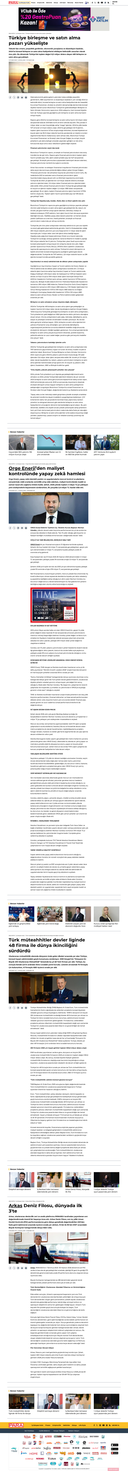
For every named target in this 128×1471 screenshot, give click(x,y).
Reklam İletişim (73, 1431)
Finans (33, 2)
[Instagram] (98, 2)
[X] (95, 3)
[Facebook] (92, 3)
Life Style (63, 2)
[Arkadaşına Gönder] (22, 97)
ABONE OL (114, 2)
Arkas (15, 1205)
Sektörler (49, 2)
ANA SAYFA (12, 33)
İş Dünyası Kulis (24, 2)
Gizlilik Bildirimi (44, 1431)
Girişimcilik (40, 2)
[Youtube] (102, 2)
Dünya (56, 2)
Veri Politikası (29, 1431)
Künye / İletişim (59, 1431)
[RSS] (108, 2)
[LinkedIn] (105, 3)
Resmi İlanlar (79, 2)
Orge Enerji (22, 468)
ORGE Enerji (35, 544)
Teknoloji (70, 2)
